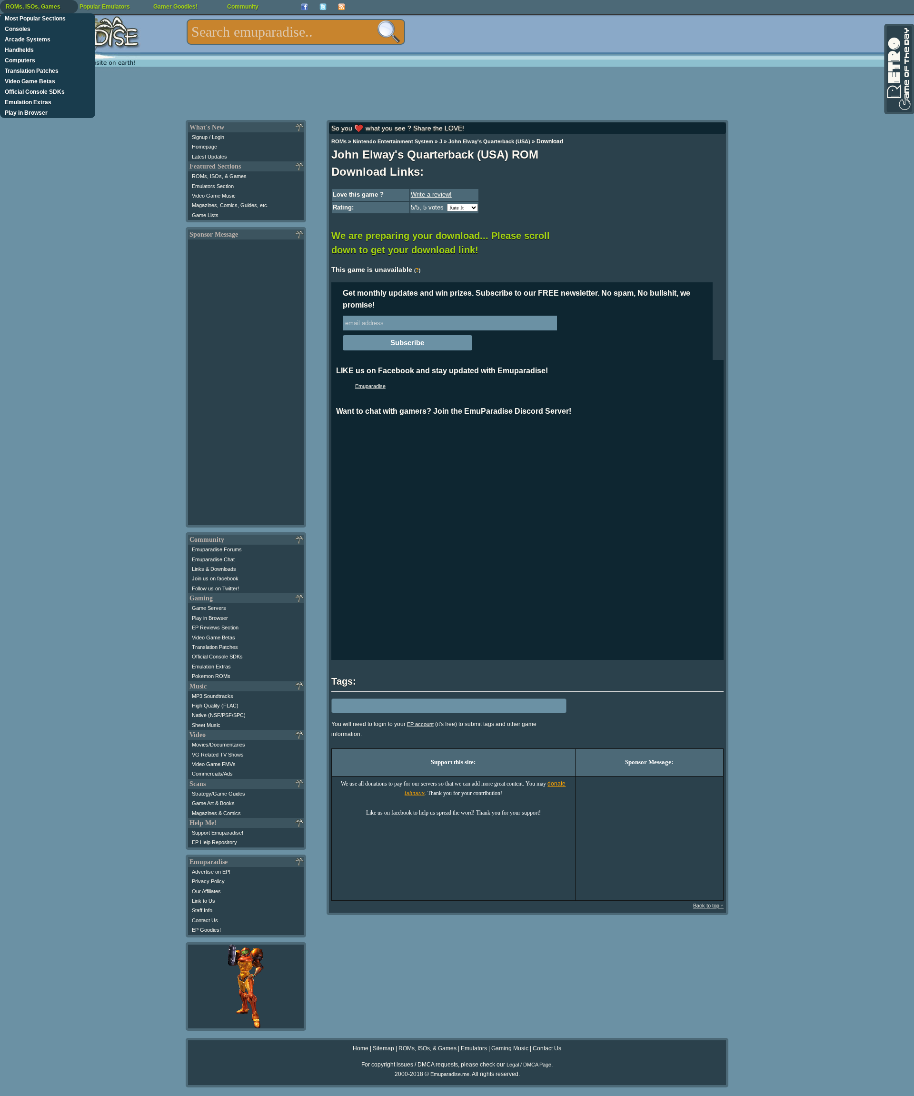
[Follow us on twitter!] (323, 7)
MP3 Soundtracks (212, 696)
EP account (420, 724)
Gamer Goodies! (175, 6)
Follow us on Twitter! (215, 588)
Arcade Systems (27, 39)
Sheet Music (206, 725)
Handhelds (19, 50)
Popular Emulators (104, 6)
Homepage (204, 146)
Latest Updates (209, 156)
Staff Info (202, 910)
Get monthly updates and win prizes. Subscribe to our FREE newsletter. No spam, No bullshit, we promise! (516, 299)
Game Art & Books (213, 803)
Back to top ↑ (708, 905)
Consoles (17, 29)
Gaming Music (509, 1048)
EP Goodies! (206, 930)
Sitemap (383, 1048)
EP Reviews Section (215, 627)
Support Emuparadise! (217, 833)
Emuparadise (370, 386)
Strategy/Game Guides (218, 794)
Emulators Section (213, 186)
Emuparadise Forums (217, 549)
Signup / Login (208, 137)
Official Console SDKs (35, 92)
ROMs (339, 141)
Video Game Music (214, 196)
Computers (20, 60)
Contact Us (205, 920)
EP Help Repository (214, 842)
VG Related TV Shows (218, 754)
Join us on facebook (215, 578)
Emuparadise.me (449, 1074)
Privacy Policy (208, 881)
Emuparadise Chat (213, 559)
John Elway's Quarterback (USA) (489, 141)
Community (242, 6)
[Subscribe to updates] (341, 7)
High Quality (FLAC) (215, 705)
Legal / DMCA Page (529, 1064)
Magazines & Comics (216, 813)
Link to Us (203, 901)
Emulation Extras (28, 102)
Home (360, 1048)
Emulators (474, 1048)
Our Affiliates (206, 891)
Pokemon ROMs (211, 676)
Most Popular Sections (35, 18)
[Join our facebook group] (304, 7)
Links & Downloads (214, 569)
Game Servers (209, 608)
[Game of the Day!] (898, 69)
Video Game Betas (30, 81)
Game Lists (205, 215)
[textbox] (296, 32)
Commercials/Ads (212, 774)
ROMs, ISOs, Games (33, 6)
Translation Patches (32, 71)
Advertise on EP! (211, 872)
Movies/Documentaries (218, 744)
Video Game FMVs (214, 764)
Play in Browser (26, 113)
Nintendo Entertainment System (393, 141)
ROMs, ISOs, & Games (219, 176)
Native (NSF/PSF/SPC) (219, 715)
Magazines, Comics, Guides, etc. (230, 205)
